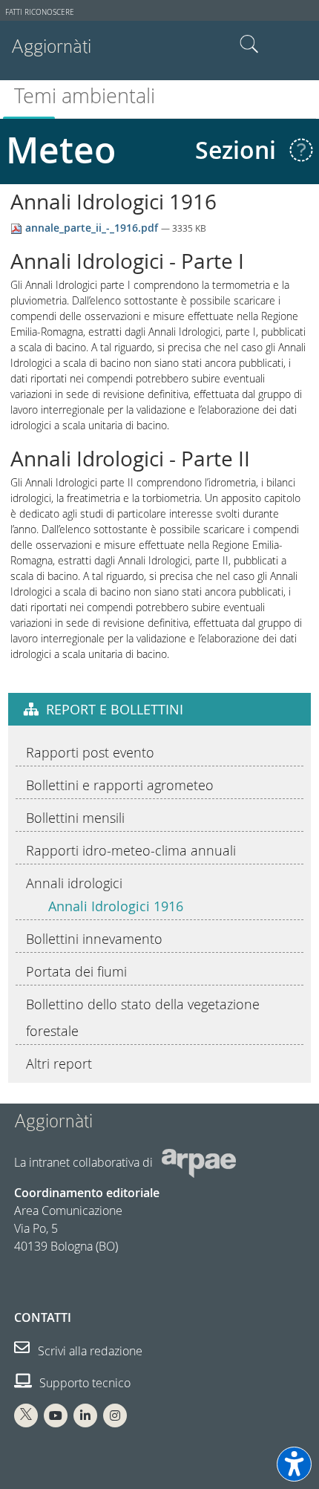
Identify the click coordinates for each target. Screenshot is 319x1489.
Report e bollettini (114, 709)
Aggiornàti (51, 46)
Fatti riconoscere (39, 12)
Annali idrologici (74, 883)
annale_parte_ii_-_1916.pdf (91, 228)
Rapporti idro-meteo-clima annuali (131, 850)
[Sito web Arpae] (199, 1162)
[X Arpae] (26, 1415)
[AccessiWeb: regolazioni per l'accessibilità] (294, 1464)
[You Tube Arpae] (56, 1415)
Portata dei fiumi (76, 971)
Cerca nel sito (249, 44)
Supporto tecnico (83, 1383)
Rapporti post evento (90, 752)
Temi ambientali (84, 95)
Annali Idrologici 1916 (115, 906)
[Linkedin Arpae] (85, 1415)
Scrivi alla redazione (88, 1351)
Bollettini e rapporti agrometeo (120, 785)
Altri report (59, 1063)
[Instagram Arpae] (115, 1415)
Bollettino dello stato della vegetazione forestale (143, 1017)
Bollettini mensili (75, 818)
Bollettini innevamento (94, 939)
